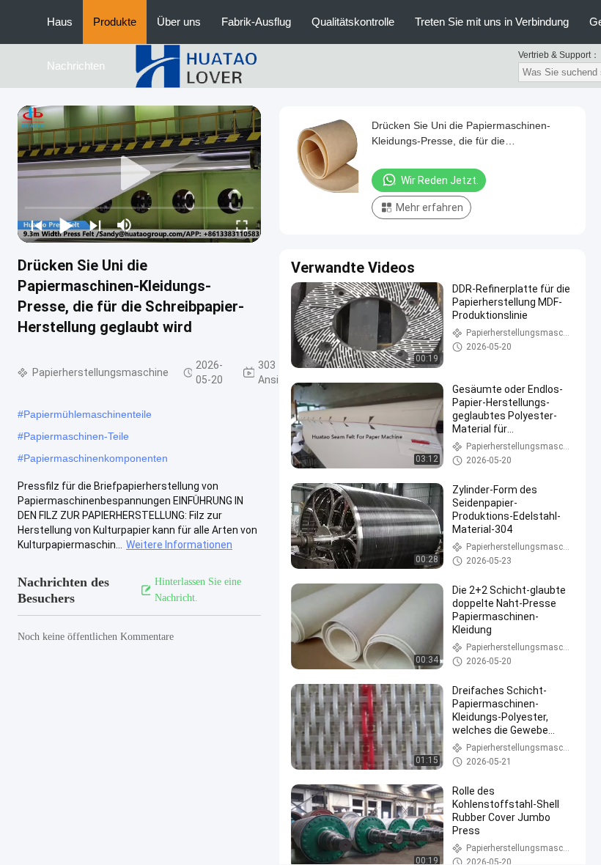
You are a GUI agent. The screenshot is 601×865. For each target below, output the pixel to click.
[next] (95, 225)
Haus (60, 21)
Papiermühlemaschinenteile (87, 414)
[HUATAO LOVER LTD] (195, 65)
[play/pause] (66, 225)
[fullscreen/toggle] (242, 225)
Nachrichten (76, 65)
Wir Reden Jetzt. (440, 180)
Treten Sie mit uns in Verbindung (492, 21)
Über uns (179, 21)
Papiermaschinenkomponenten (95, 458)
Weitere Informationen (179, 545)
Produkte (114, 21)
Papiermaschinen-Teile (76, 436)
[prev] (36, 225)
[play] (139, 173)
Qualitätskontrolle (352, 21)
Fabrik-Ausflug (256, 21)
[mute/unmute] (124, 225)
